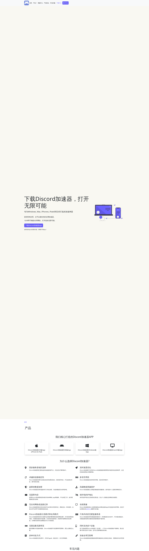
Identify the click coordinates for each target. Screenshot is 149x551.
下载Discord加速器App (34, 225)
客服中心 (40, 3)
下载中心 (58, 3)
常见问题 (52, 3)
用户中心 (65, 3)
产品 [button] (34, 3)
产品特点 (46, 3)
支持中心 (88, 509)
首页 (30, 3)
